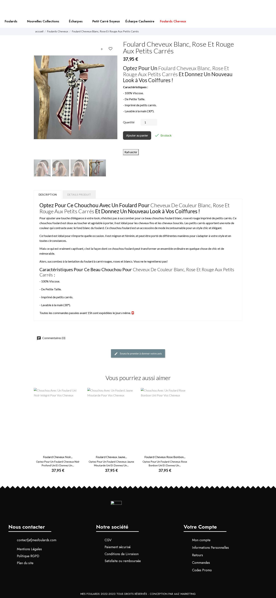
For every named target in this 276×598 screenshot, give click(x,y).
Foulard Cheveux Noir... (57, 457)
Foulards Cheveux (173, 21)
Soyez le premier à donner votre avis (140, 353)
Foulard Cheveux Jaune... (111, 457)
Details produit (79, 194)
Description (48, 194)
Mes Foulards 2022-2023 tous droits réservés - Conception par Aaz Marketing (138, 594)
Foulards (11, 21)
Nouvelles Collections (43, 21)
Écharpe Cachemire (139, 21)
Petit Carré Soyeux (106, 21)
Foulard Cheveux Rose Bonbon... (164, 457)
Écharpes (76, 21)
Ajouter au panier (137, 135)
